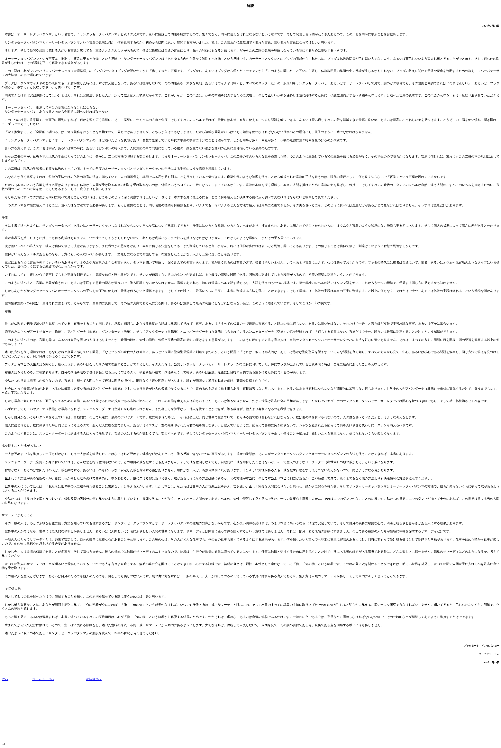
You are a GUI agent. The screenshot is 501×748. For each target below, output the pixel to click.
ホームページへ (43, 679)
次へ (5, 679)
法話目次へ (94, 679)
